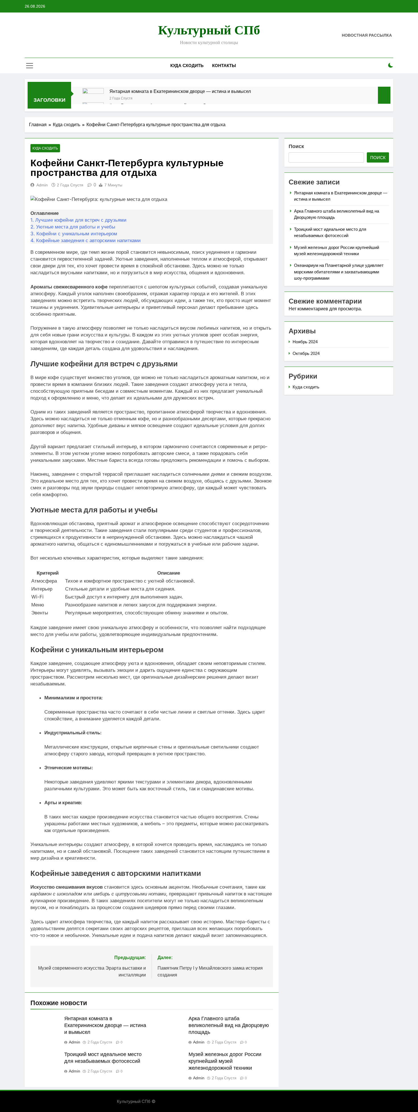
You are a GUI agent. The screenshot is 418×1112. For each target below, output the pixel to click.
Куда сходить (187, 65)
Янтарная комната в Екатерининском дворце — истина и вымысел (180, 91)
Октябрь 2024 (306, 353)
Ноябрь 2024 (305, 341)
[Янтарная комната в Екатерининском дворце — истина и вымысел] (93, 98)
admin (42, 185)
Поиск (296, 146)
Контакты (224, 65)
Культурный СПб (209, 30)
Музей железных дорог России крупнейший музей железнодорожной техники (225, 1061)
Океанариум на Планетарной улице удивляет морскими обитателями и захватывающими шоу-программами (339, 271)
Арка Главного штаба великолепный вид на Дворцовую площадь (229, 1025)
